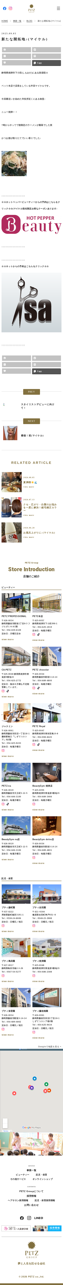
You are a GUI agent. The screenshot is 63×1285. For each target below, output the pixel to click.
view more (28, 487)
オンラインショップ (43, 1179)
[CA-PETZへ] (16, 673)
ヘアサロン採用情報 (18, 1200)
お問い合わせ (31, 1205)
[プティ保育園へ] (16, 1014)
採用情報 (31, 1196)
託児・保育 (41, 1174)
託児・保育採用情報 (45, 1200)
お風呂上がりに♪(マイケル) (39, 532)
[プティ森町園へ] (16, 909)
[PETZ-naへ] (16, 787)
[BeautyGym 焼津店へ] (46, 787)
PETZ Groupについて (31, 1191)
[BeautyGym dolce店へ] (46, 840)
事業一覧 (31, 1170)
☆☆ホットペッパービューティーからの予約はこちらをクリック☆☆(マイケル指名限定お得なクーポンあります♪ (31, 205)
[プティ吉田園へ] (46, 909)
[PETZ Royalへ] (46, 730)
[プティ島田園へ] (16, 961)
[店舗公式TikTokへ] (38, 634)
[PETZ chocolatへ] (46, 673)
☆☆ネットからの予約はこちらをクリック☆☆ (25, 266)
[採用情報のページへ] (47, 1228)
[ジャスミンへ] (16, 730)
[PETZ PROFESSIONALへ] (16, 617)
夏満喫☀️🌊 (30, 482)
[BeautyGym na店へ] (16, 840)
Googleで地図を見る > (49, 1046)
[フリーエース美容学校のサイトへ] (16, 1228)
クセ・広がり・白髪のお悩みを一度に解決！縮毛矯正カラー (40, 507)
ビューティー (22, 1174)
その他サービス (18, 1179)
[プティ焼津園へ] (46, 961)
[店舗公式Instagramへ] (33, 634)
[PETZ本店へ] (46, 617)
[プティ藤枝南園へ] (46, 1014)
